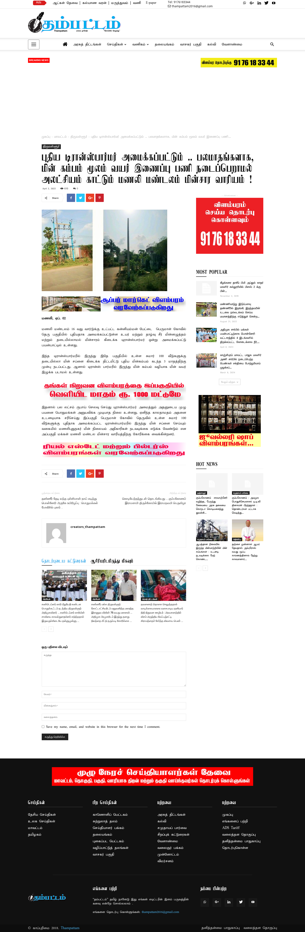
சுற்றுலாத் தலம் (105, 821)
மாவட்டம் (60, 137)
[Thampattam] (74, 22)
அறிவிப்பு (237, 539)
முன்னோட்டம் (168, 854)
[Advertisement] (152, 99)
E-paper (151, 3)
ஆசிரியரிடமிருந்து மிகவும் (111, 561)
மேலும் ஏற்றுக (228, 382)
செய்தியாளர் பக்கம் (108, 828)
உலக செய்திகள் (41, 821)
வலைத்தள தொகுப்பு (239, 834)
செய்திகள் (115, 44)
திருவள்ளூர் (79, 137)
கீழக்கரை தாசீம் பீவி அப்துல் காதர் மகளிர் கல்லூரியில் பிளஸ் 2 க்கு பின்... (241, 287)
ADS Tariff (230, 828)
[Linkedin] (259, 3)
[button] (272, 45)
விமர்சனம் (165, 861)
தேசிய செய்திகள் (42, 815)
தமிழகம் (34, 834)
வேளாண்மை (232, 44)
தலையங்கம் (164, 44)
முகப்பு (46, 137)
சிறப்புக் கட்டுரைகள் (173, 834)
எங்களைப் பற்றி (235, 821)
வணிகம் (138, 44)
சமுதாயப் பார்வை (240, 492)
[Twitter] (266, 3)
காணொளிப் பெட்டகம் (110, 815)
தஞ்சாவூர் (201, 492)
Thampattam (70, 928)
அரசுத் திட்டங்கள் (87, 44)
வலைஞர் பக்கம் (170, 848)
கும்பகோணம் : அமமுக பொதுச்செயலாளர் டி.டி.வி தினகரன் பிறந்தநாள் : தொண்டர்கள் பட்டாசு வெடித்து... (246, 505)
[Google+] (252, 3)
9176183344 (179, 2)
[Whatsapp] (244, 3)
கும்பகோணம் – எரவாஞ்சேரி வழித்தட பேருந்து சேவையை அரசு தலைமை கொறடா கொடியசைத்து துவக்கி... (211, 505)
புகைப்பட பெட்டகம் (108, 841)
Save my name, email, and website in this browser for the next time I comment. (103, 727)
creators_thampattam (88, 527)
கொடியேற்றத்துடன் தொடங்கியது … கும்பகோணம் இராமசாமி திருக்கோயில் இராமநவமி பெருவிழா (154, 501)
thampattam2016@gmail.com (192, 6)
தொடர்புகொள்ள (235, 848)
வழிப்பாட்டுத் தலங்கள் (110, 848)
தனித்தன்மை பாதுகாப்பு (241, 841)
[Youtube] (273, 3)
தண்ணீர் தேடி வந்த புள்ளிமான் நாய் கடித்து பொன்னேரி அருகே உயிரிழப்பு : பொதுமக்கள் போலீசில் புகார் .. (70, 503)
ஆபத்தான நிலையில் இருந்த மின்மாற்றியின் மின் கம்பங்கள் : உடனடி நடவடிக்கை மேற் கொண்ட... (211, 552)
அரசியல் (46, 599)
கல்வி (211, 44)
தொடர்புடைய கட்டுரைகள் (64, 561)
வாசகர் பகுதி (190, 44)
